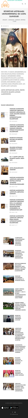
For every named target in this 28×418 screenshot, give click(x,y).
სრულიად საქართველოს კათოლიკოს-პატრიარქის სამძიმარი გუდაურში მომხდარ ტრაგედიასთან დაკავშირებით (17, 128)
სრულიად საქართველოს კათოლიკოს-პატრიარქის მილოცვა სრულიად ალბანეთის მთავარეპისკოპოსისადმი (17, 181)
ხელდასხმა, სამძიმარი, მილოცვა (16, 19)
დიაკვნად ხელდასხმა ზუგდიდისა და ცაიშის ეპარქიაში (16, 149)
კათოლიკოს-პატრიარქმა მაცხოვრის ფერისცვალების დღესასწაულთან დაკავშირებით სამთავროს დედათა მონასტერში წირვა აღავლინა (20, 334)
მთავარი (5, 19)
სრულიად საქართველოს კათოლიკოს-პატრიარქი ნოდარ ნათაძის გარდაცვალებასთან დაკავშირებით (17, 219)
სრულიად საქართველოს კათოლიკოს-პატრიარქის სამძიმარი (17, 192)
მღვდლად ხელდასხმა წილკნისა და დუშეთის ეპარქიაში (16, 139)
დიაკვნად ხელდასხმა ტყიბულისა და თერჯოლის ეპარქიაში (18, 360)
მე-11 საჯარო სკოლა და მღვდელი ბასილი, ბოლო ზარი (17, 158)
